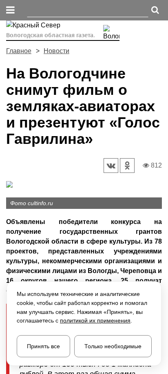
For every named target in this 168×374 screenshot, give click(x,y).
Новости (56, 50)
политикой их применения (95, 320)
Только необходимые (112, 346)
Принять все (43, 346)
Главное (18, 50)
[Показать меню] (10, 10)
